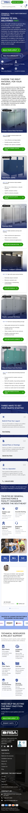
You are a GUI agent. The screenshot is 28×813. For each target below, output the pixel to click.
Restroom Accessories (7, 756)
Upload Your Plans (7, 455)
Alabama (3, 781)
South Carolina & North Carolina (9, 787)
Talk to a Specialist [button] (10, 56)
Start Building (6, 431)
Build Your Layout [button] (9, 718)
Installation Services (6, 758)
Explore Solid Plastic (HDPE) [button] (11, 197)
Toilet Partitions (5, 753)
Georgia (3, 776)
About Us (3, 764)
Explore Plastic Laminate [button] (12, 339)
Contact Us (4, 766)
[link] (5, 2)
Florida (3, 779)
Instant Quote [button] (16, 2)
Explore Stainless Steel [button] (12, 244)
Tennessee (4, 784)
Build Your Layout (10, 50)
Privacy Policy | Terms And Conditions (10, 809)
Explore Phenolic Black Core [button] (12, 392)
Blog (2, 769)
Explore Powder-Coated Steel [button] (12, 149)
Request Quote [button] (8, 723)
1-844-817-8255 (9, 481)
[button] (25, 2)
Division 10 (4, 761)
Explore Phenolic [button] (10, 288)
